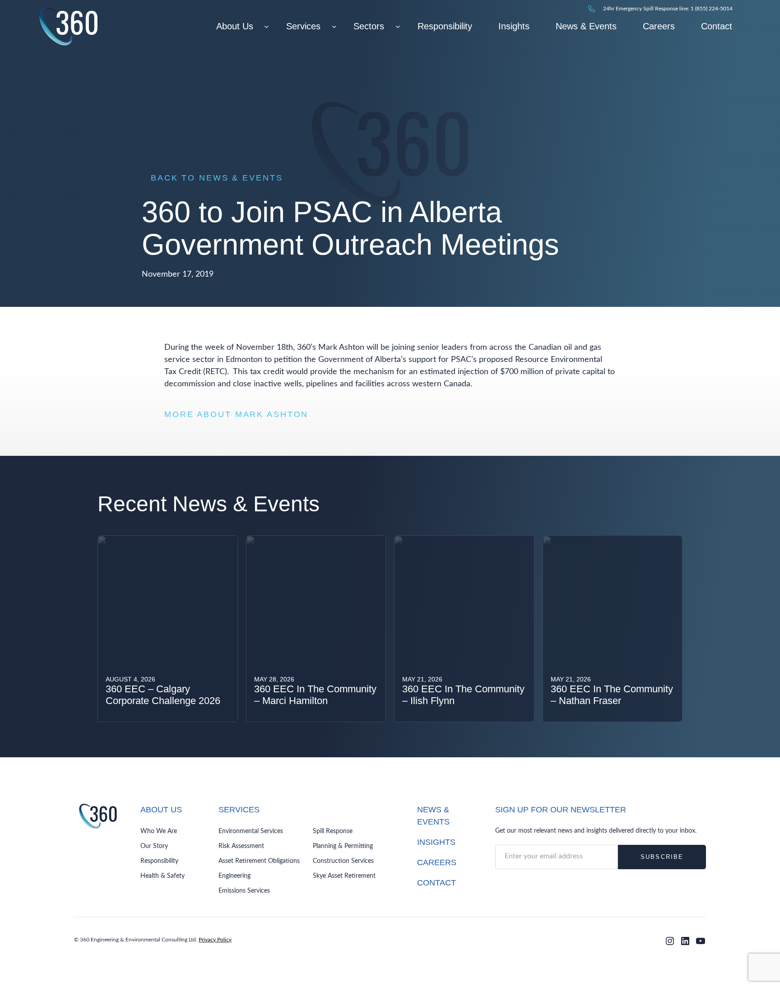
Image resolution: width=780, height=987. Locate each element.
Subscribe (662, 856)
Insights (436, 842)
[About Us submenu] (266, 26)
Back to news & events (217, 177)
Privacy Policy (215, 939)
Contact (436, 882)
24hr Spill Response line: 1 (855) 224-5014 (668, 8)
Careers (436, 862)
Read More (128, 705)
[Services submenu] (334, 26)
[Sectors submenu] (397, 26)
